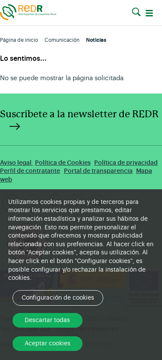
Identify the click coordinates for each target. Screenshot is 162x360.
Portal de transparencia (98, 171)
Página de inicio (19, 40)
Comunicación (61, 40)
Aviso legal (16, 163)
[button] (136, 12)
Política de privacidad (126, 163)
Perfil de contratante (30, 171)
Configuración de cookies (58, 298)
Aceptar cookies (47, 344)
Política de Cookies (63, 163)
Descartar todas (47, 320)
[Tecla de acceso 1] (28, 12)
